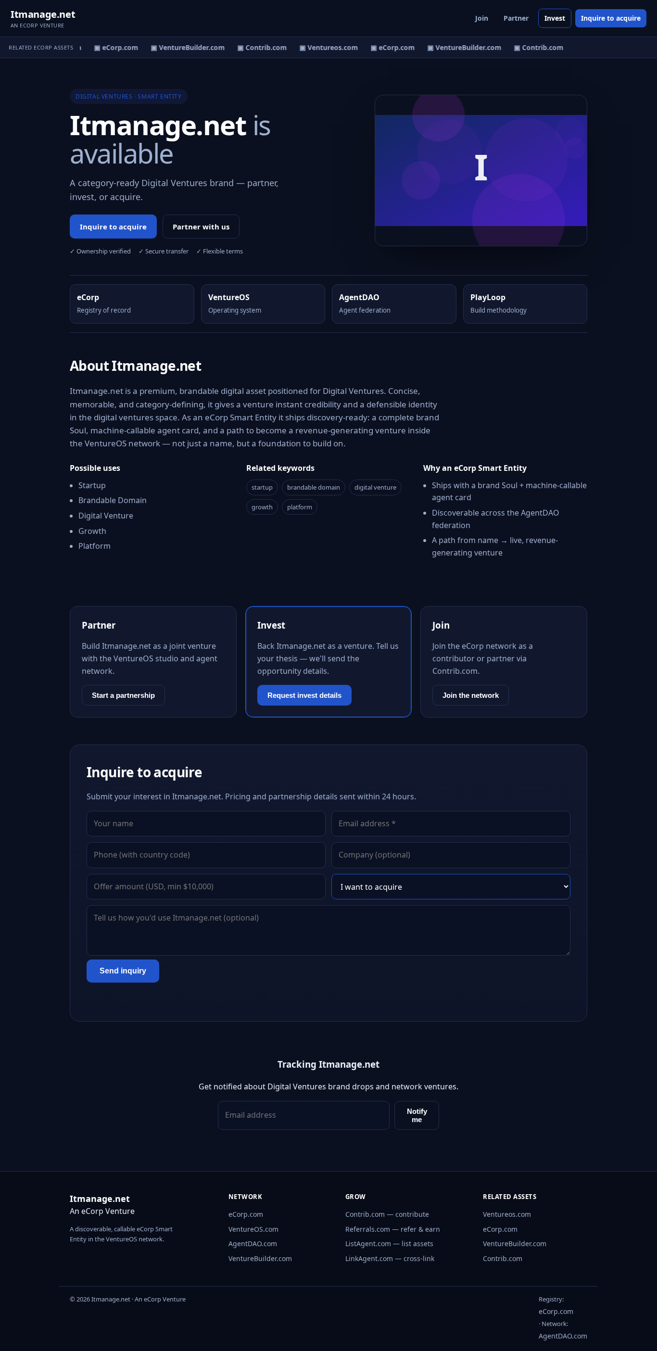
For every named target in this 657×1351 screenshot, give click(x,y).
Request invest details (304, 695)
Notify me (417, 1115)
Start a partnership (123, 695)
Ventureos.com (507, 1214)
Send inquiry (123, 971)
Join (481, 18)
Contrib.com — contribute (387, 1214)
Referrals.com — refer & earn (392, 1229)
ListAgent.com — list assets (389, 1243)
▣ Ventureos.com (324, 47)
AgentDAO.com (252, 1243)
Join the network (470, 695)
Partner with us (201, 226)
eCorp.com (245, 1214)
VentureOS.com (253, 1229)
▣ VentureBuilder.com (184, 47)
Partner (516, 18)
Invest (554, 18)
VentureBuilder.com (260, 1258)
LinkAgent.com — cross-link (389, 1258)
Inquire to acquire (611, 18)
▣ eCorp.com (112, 47)
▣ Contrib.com (258, 47)
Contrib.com (502, 1258)
